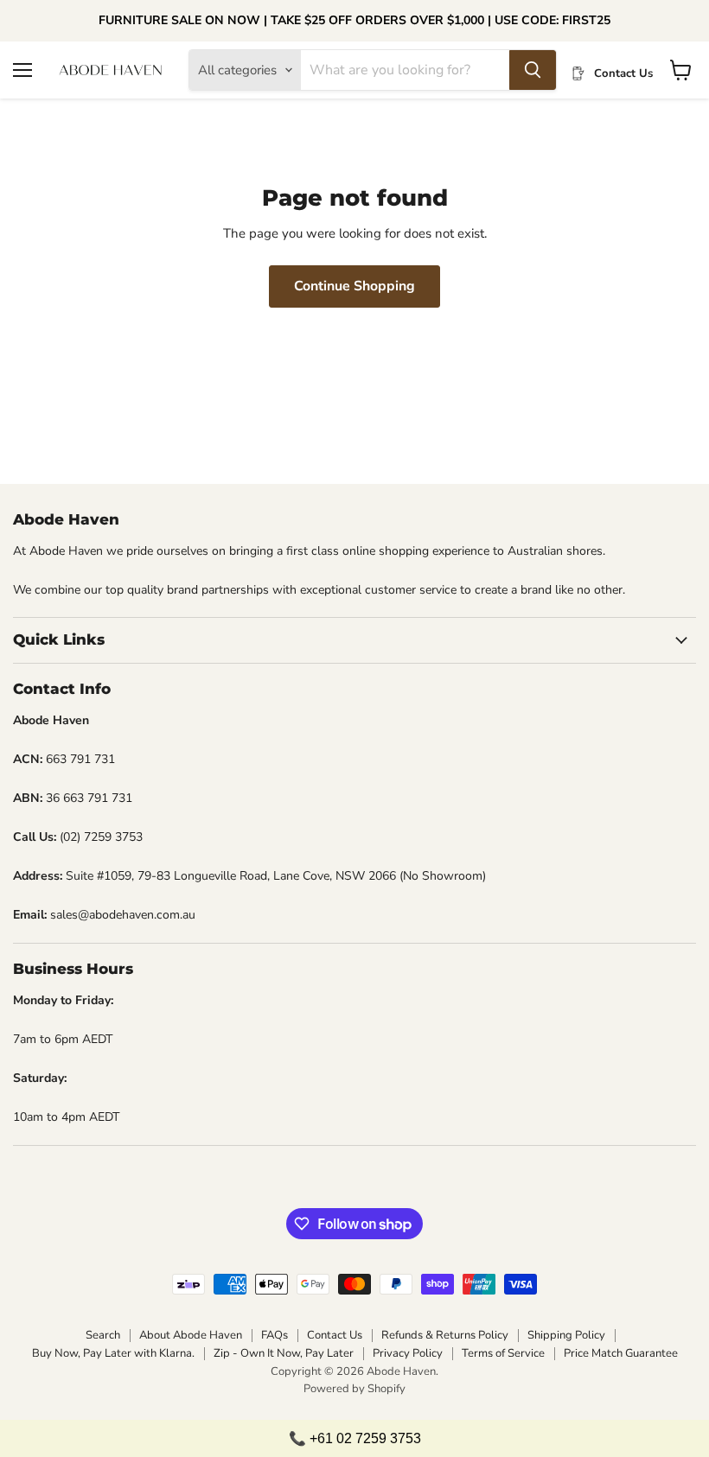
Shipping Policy (566, 1335)
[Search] (532, 70)
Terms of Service (503, 1353)
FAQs (274, 1335)
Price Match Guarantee (621, 1353)
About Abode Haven (190, 1335)
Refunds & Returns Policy (444, 1335)
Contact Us (334, 1335)
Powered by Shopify (354, 1389)
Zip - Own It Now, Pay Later (284, 1353)
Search (103, 1335)
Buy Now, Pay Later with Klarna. (113, 1353)
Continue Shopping (354, 286)
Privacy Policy (408, 1353)
